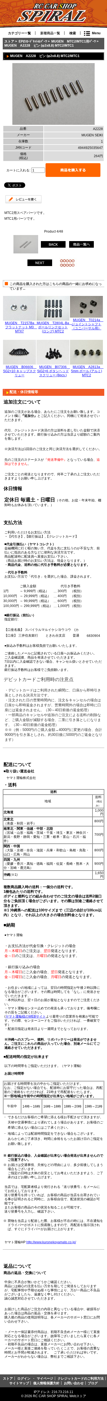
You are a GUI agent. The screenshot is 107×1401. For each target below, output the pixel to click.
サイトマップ (19, 1383)
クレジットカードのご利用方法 (81, 1378)
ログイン (23, 1378)
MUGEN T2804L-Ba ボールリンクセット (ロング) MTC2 (54, 327)
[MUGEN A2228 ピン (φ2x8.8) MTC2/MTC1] (53, 123)
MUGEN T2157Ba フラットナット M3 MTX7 (21, 327)
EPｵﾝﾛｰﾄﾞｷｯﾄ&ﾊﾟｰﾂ (33, 41)
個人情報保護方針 (46, 1383)
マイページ (45, 1378)
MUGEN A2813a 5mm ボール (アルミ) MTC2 (87, 371)
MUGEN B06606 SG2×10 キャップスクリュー (19, 371)
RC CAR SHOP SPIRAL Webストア (59, 1396)
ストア (9, 41)
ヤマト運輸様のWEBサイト (25, 1016)
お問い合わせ (74, 1383)
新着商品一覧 (50, 33)
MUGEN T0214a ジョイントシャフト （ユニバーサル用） (87, 324)
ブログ (93, 1383)
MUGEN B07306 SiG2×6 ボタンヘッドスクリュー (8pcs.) (53, 371)
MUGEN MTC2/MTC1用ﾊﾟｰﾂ (73, 41)
